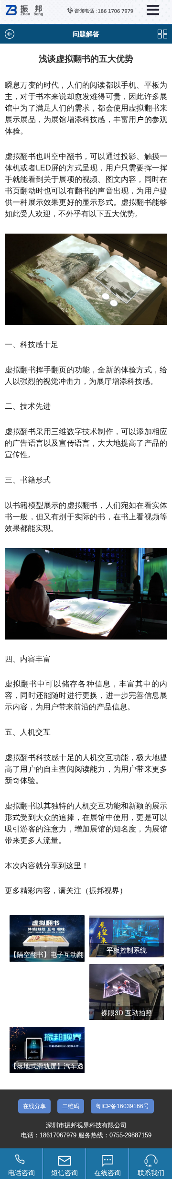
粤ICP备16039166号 (122, 1106)
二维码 (70, 1106)
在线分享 (34, 1106)
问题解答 (86, 34)
